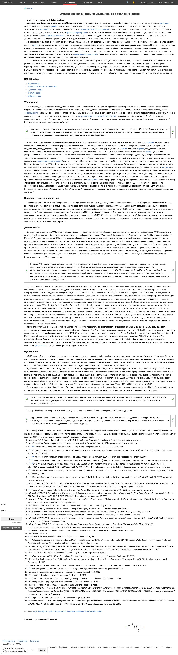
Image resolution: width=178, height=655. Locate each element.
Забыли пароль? (17, 522)
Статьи (29, 8)
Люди (22, 2)
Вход (160, 2)
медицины (164, 23)
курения (123, 148)
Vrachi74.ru (7, 2)
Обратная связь (8, 641)
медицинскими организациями (95, 29)
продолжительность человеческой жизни (97, 116)
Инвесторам (23, 641)
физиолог (92, 180)
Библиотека (88, 2)
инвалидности (31, 113)
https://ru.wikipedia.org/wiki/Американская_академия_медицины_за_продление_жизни (67, 611)
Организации (38, 2)
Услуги (54, 2)
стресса (140, 148)
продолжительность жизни (49, 161)
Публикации (69, 2)
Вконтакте (34, 641)
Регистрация (170, 2)
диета (36, 45)
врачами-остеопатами (54, 35)
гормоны (150, 142)
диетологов (40, 345)
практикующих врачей (76, 32)
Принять (42, 650)
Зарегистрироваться (11, 528)
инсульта (166, 167)
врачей (53, 26)
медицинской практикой (85, 54)
